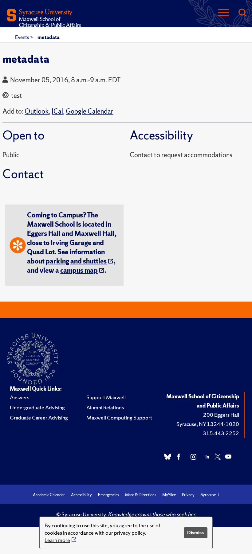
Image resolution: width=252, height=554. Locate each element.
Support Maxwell (106, 397)
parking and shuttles (76, 261)
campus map (79, 270)
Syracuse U (210, 494)
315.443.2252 (221, 433)
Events (22, 37)
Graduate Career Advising (39, 417)
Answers (19, 397)
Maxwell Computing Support (119, 417)
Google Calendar (89, 111)
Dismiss (195, 532)
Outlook (37, 111)
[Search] (242, 13)
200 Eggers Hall (221, 414)
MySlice (169, 494)
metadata (48, 37)
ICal (57, 111)
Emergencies (108, 494)
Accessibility (81, 494)
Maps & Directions (140, 494)
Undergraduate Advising (37, 407)
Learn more (57, 540)
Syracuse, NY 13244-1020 (207, 423)
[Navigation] (223, 13)
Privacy (188, 494)
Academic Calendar (49, 494)
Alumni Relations (105, 407)
